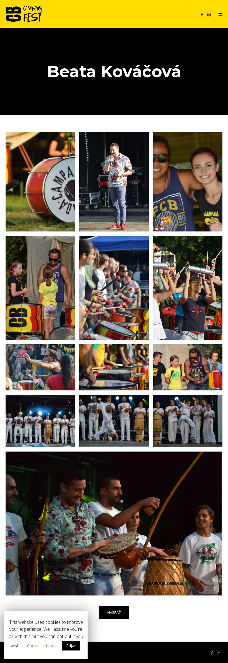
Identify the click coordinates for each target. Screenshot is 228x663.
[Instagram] (209, 15)
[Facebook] (202, 15)
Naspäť (114, 612)
